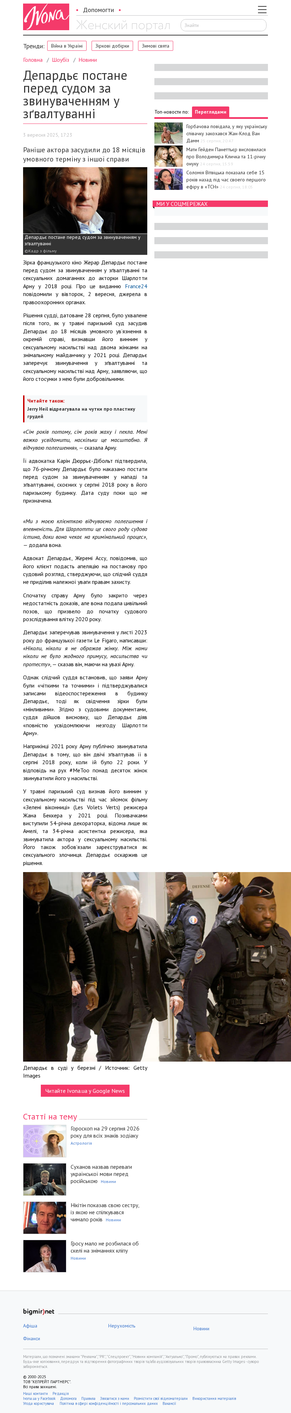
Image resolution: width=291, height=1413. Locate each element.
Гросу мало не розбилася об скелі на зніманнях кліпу (105, 1247)
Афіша (30, 1325)
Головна (33, 59)
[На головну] (123, 26)
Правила (88, 1398)
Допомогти (98, 10)
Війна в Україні (67, 46)
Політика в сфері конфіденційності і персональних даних (109, 1403)
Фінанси (31, 1338)
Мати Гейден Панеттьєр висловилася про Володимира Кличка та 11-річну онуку (226, 156)
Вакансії (169, 1403)
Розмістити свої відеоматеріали (161, 1398)
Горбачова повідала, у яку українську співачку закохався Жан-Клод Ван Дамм (226, 133)
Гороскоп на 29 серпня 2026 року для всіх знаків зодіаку (105, 1132)
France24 (136, 286)
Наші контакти (35, 1393)
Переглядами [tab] (210, 112)
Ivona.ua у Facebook (39, 1398)
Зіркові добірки (112, 46)
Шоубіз (60, 59)
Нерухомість (121, 1325)
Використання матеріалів (214, 1398)
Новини (87, 59)
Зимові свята (155, 46)
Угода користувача (39, 1403)
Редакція (61, 1393)
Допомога (68, 1398)
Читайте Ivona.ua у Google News (85, 1090)
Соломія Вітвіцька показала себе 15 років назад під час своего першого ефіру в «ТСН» (226, 179)
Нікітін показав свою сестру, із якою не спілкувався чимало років (105, 1212)
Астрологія (81, 1143)
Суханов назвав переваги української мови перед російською (101, 1173)
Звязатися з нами (114, 1398)
